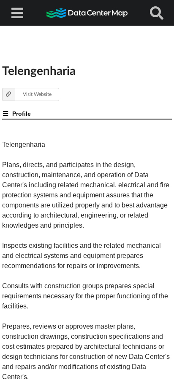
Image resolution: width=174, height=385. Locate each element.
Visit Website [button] (37, 94)
